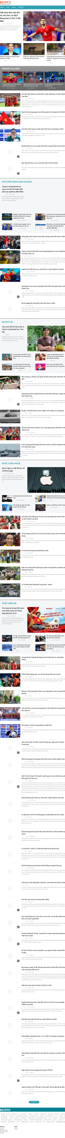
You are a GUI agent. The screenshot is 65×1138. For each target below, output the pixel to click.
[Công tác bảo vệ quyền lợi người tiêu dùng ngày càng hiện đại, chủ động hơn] (40, 216)
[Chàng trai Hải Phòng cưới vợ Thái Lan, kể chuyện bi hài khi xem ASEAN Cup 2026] (40, 357)
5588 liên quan (56, 230)
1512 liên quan (11, 194)
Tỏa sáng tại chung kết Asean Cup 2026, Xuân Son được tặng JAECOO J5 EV (13, 610)
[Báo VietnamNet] (25, 88)
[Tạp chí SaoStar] (1, 60)
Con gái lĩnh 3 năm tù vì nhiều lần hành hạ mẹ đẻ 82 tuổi (40, 849)
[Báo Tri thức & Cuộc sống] (4, 616)
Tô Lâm (10, 1118)
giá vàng (3, 1114)
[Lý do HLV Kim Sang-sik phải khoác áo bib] (10, 556)
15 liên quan (30, 572)
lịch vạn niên (50, 1114)
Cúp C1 (49, 1118)
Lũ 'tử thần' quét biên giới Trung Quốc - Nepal (37, 584)
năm (44, 1121)
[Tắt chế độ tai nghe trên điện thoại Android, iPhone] (7, 507)
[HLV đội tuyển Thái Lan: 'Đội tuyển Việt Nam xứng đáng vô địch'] (10, 135)
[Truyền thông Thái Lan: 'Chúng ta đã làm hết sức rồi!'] (54, 77)
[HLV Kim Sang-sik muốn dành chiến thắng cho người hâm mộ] (10, 871)
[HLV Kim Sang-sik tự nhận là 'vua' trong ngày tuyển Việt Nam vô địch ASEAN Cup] (10, 433)
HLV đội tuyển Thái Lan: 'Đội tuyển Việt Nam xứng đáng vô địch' (43, 129)
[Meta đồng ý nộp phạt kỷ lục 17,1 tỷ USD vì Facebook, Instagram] (10, 1042)
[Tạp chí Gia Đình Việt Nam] (24, 521)
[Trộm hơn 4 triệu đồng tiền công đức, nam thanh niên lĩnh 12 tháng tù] (10, 888)
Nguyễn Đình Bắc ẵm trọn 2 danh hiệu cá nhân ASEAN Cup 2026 (43, 269)
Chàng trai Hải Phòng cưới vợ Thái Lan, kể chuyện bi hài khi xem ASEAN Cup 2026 (55, 356)
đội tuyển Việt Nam (34, 1116)
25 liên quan (30, 114)
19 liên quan (31, 746)
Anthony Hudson (31, 1118)
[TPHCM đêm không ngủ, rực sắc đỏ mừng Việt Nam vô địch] (10, 680)
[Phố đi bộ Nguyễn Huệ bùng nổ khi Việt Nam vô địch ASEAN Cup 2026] (10, 765)
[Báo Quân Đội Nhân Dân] (24, 131)
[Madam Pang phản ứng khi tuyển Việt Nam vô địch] (10, 49)
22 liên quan (30, 1038)
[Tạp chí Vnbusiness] (15, 640)
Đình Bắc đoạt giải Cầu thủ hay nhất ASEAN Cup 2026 (39, 1019)
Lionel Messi (60, 1119)
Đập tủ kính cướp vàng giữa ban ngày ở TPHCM (37, 1070)
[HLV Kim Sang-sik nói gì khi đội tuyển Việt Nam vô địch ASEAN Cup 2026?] (10, 837)
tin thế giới (36, 1114)
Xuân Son (54, 1119)
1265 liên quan (30, 987)
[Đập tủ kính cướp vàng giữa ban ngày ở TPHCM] (10, 1076)
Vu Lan (56, 1116)
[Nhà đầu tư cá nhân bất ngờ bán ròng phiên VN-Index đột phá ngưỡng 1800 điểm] (40, 226)
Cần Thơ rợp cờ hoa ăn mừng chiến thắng (35, 899)
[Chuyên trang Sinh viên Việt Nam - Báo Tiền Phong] (23, 291)
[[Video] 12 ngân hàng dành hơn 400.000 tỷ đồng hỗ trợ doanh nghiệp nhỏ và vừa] (7, 216)
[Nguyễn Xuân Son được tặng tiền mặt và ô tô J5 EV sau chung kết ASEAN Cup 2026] (10, 1008)
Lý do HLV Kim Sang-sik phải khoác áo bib (35, 550)
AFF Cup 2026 (14, 1114)
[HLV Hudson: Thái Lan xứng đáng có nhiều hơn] (10, 731)
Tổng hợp (16, 1128)
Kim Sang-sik (11, 1116)
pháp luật (57, 1114)
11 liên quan (23, 228)
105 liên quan (9, 23)
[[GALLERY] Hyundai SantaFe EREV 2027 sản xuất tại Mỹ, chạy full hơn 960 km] (40, 647)
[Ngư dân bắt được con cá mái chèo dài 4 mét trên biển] (10, 169)
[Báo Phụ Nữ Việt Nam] (24, 800)
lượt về (7, 1114)
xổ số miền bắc (4, 1116)
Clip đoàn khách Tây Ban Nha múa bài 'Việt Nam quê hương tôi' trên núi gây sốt (22, 366)
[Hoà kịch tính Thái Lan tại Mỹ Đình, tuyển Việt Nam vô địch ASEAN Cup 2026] (10, 100)
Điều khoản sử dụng (4, 1130)
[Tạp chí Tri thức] (1, 23)
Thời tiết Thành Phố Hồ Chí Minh (36, 1119)
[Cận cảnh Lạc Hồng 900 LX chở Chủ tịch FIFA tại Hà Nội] (40, 638)
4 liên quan (23, 640)
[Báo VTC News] (24, 271)
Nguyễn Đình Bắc (11, 1121)
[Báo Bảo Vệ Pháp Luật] (23, 572)
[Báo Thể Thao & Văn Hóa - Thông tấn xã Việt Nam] (23, 780)
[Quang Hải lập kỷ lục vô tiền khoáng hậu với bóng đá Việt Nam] (13, 77)
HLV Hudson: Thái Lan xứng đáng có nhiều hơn (37, 725)
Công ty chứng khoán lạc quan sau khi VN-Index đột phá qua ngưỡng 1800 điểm (12, 189)
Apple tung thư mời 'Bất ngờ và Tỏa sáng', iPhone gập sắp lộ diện (43, 1087)
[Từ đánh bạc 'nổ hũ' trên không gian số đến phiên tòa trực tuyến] (10, 820)
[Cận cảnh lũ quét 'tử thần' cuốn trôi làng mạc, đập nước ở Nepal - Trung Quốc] (10, 748)
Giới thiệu (2, 1128)
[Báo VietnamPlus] (15, 228)
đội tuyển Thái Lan (18, 1119)
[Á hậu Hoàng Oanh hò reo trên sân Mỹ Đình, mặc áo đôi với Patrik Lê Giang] (10, 539)
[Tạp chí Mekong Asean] (45, 88)
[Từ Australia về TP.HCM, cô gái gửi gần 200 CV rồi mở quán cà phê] (7, 357)
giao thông (16, 1118)
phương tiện (24, 1114)
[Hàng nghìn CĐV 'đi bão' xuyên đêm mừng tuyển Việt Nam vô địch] (10, 242)
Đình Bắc (61, 1116)
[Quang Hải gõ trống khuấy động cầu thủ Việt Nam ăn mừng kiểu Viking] (10, 663)
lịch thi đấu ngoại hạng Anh (22, 1116)
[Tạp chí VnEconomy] (3, 194)
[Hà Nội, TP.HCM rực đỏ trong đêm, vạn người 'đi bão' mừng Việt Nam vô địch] (10, 956)
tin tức (18, 1121)
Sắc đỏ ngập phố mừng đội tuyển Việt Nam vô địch (38, 303)
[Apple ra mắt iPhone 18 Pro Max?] (40, 507)
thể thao (26, 1119)
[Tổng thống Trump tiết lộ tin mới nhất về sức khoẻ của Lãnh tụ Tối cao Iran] (10, 1059)
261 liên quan (31, 398)
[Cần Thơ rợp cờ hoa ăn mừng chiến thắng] (10, 905)
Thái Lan (30, 1114)
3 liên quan (30, 148)
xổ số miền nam (4, 1118)
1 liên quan (55, 220)
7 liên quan (30, 413)
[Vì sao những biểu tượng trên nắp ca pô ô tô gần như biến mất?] (7, 647)
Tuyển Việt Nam (38, 1121)
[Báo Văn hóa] (23, 98)
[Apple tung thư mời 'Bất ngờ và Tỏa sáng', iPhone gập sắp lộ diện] (10, 1093)
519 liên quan (52, 88)
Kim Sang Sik (3, 1121)
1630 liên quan (32, 712)
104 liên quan (22, 220)
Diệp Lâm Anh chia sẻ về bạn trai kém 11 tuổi (36, 985)
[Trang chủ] (5, 3)
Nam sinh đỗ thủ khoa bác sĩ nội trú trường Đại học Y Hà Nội (13, 329)
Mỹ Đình (31, 1121)
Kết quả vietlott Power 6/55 (7, 1119)
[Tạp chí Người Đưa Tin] (24, 60)
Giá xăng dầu (23, 1118)
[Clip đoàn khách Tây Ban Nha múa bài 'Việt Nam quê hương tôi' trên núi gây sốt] (7, 367)
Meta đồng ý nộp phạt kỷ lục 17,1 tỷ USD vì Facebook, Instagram (43, 1036)
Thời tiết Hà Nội (47, 1119)
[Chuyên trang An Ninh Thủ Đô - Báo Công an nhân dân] (48, 62)
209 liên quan (31, 98)
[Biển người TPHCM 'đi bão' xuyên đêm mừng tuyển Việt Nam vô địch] (34, 77)
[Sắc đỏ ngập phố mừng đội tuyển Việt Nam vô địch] (10, 309)
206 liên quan (31, 449)
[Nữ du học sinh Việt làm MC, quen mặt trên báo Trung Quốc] (40, 367)
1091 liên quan (31, 1057)
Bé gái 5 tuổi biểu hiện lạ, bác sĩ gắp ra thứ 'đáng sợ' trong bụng (43, 411)
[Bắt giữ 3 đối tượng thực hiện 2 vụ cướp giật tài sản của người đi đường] (10, 697)
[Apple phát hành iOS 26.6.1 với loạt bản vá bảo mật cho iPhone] (40, 498)
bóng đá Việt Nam (51, 1121)
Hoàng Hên (55, 1118)
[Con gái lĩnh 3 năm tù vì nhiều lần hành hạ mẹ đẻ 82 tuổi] (10, 854)
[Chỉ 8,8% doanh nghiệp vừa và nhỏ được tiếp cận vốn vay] (7, 226)
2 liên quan (32, 88)
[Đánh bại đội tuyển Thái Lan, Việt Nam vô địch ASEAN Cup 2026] (10, 803)
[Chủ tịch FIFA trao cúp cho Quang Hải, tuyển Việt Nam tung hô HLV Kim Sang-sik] (10, 714)
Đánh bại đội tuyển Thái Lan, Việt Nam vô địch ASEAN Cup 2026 (43, 798)
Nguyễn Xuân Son (24, 1121)
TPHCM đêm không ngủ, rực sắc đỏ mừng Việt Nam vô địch (41, 674)
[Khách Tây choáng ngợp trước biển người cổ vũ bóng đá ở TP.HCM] (10, 118)
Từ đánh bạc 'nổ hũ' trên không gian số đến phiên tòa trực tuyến (43, 815)
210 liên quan (32, 271)
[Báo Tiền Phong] (23, 538)
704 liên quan (10, 473)
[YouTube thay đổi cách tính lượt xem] (7, 498)
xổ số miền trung (49, 1116)
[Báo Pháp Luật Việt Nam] (23, 972)
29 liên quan (12, 88)
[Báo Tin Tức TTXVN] (23, 305)
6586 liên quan (30, 239)
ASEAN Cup (42, 1116)
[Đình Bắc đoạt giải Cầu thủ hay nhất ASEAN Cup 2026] (10, 1025)
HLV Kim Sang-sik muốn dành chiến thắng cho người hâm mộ (42, 865)
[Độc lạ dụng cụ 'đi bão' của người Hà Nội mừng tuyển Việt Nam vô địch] (10, 382)
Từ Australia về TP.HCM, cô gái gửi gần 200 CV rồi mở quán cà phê (22, 356)
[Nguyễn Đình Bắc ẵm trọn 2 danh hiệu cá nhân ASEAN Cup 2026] (10, 275)
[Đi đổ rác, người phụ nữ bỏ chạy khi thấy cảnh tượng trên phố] (34, 49)
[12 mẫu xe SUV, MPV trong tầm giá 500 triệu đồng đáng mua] (7, 638)
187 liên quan (57, 640)
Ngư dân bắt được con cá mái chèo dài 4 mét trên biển (40, 163)
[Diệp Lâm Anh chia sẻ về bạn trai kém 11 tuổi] (10, 991)
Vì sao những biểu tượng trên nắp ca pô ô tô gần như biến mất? (21, 647)
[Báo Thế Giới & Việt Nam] (14, 500)
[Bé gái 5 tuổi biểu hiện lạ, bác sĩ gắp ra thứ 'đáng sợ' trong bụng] (10, 416)
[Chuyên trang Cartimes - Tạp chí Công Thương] (14, 651)
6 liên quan (31, 955)
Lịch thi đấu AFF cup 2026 (41, 1118)
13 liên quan (30, 780)
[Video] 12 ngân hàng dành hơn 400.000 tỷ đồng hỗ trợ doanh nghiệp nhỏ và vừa (22, 216)
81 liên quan (31, 538)
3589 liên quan (32, 836)
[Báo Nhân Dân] (14, 220)
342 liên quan (30, 553)
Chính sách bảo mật (3, 1131)
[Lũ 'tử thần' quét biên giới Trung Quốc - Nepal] (10, 590)
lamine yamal (43, 1114)
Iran (19, 1114)
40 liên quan (30, 972)
